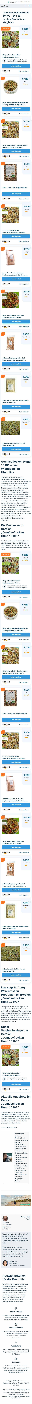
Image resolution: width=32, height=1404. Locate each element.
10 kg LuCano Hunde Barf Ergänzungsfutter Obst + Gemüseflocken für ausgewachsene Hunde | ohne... (14, 56)
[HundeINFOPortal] (5, 6)
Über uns (20, 1383)
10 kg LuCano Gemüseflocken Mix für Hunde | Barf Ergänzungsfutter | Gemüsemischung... (15, 104)
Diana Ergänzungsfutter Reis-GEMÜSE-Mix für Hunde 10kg (15, 401)
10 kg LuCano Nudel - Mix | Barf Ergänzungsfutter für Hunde (13, 316)
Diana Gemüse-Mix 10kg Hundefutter (14, 187)
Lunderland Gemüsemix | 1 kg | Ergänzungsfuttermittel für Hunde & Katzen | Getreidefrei (14, 274)
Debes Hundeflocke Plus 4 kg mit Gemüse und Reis (13, 444)
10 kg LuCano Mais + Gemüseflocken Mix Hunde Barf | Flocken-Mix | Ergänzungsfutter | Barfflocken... (14, 146)
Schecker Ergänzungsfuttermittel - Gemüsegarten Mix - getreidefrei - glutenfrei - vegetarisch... (14, 359)
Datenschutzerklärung (10, 1383)
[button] (25, 6)
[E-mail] (4, 1187)
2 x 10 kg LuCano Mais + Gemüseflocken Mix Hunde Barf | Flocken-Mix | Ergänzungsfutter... (13, 232)
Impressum (21, 1381)
